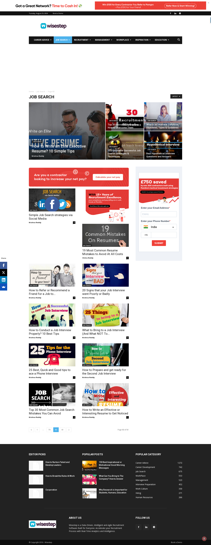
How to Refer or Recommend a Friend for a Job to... (49, 292)
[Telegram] (180, 13)
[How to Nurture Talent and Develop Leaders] (36, 466)
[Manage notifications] (204, 538)
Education (161, 39)
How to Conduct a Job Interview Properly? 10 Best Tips (50, 331)
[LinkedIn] (3, 279)
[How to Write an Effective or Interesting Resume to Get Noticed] (105, 394)
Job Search (62, 39)
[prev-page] (31, 429)
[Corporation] (36, 493)
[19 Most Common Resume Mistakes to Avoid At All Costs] (105, 235)
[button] (178, 40)
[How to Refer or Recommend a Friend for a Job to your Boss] (52, 275)
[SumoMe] (3, 287)
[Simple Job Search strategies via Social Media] (52, 199)
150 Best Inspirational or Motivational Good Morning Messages (112, 465)
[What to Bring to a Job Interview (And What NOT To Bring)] (105, 315)
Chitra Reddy (87, 258)
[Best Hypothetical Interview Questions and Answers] (163, 145)
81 (63, 429)
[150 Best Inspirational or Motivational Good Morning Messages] (89, 466)
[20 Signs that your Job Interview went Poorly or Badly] (105, 275)
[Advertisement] (130, 25)
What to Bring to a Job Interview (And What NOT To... (103, 331)
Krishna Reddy (38, 156)
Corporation (51, 490)
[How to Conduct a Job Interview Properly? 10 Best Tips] (52, 315)
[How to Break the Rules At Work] (36, 480)
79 (49, 429)
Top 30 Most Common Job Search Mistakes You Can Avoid (51, 411)
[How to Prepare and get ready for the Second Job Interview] (105, 354)
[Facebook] (170, 13)
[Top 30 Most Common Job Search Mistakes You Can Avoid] (52, 394)
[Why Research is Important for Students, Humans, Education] (89, 493)
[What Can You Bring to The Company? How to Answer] (89, 480)
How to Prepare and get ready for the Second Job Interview (104, 371)
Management (102, 39)
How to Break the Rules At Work (60, 476)
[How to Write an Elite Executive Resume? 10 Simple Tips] (67, 135)
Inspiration (141, 39)
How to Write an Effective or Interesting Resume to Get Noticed (105, 411)
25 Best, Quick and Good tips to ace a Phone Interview (49, 371)
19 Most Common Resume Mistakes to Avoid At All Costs (102, 252)
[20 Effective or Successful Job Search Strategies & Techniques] (125, 145)
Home (31, 91)
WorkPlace (122, 39)
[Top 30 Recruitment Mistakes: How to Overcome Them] (125, 116)
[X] (3, 272)
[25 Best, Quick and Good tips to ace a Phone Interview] (52, 354)
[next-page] (68, 429)
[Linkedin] (175, 13)
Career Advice (41, 39)
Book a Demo (58, 13)
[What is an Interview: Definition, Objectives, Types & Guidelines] (163, 116)
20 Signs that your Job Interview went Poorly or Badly (103, 292)
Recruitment (81, 39)
